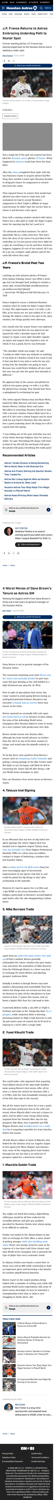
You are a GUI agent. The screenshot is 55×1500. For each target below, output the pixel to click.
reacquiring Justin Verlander (32, 758)
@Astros (25, 275)
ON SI (12, 3)
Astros (15, 172)
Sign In (48, 8)
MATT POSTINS (21, 528)
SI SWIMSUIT (21, 3)
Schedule (18, 14)
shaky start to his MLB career (24, 867)
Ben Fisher (7, 611)
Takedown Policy (8, 1458)
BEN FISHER (20, 1405)
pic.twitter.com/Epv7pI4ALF (16, 289)
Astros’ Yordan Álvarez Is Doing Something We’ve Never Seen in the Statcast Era (26, 465)
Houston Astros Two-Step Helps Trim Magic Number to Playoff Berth (27, 489)
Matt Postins (8, 56)
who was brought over (14, 849)
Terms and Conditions (40, 1458)
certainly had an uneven (25, 702)
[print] (18, 553)
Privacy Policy (7, 1454)
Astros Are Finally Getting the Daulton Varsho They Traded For (28, 473)
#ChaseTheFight (22, 285)
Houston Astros (10, 116)
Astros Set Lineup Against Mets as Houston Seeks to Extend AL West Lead (26, 481)
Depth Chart (43, 14)
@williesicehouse (40, 285)
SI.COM (5, 3)
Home (4, 14)
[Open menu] (3, 8)
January (20, 161)
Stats (33, 14)
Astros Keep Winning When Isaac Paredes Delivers (26, 497)
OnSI (11, 14)
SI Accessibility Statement (12, 1462)
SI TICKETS (33, 3)
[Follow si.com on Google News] (48, 510)
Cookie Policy (36, 1454)
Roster (27, 14)
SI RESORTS (45, 3)
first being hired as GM (14, 717)
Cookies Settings (38, 1462)
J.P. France (41, 158)
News (12, 566)
